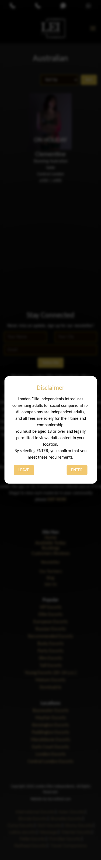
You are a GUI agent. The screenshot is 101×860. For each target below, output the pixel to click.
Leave (23, 470)
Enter (77, 470)
